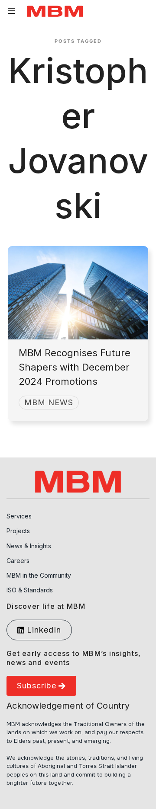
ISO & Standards (29, 590)
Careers (17, 560)
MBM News (48, 402)
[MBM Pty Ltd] (55, 11)
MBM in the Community (38, 575)
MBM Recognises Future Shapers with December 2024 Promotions (74, 367)
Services (19, 516)
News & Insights (28, 546)
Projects (18, 530)
